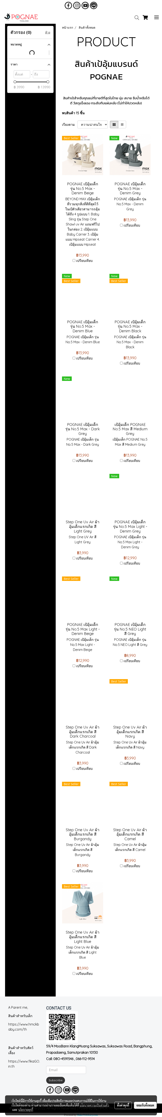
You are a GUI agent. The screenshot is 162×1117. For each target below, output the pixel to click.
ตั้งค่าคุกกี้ (123, 1105)
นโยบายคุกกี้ (25, 1110)
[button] (135, 17)
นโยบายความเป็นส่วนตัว (94, 1105)
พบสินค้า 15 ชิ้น (73, 113)
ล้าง (47, 32)
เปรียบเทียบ (84, 260)
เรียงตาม (69, 124)
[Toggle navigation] (156, 17)
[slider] (15, 81)
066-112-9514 (85, 1059)
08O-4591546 (63, 1059)
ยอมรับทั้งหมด (145, 1105)
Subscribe (55, 1080)
